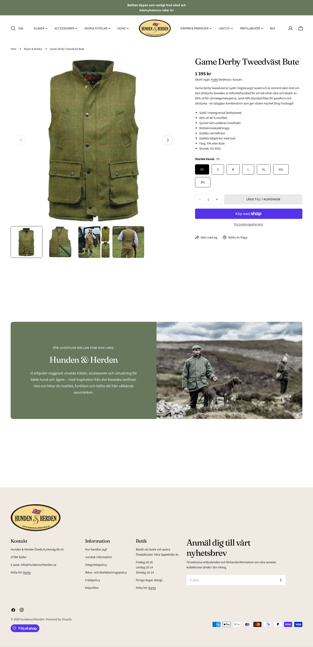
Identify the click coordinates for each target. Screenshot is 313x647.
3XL (202, 182)
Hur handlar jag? (96, 549)
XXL (281, 169)
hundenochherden (32, 619)
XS (202, 169)
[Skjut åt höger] (168, 140)
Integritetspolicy (96, 565)
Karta (27, 572)
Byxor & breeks (33, 49)
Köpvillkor (92, 588)
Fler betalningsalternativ (248, 224)
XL (263, 169)
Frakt (214, 79)
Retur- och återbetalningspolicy (106, 572)
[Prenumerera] (280, 580)
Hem (13, 49)
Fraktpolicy (92, 580)
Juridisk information (98, 557)
